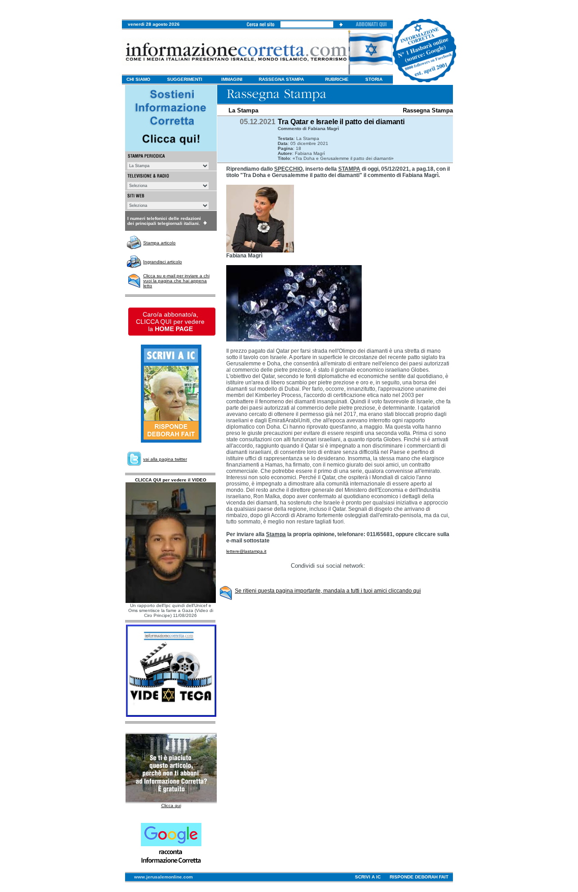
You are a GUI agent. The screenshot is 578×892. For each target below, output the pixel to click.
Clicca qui (171, 805)
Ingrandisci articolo (162, 261)
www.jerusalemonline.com (163, 876)
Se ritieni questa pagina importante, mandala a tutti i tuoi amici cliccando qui (328, 591)
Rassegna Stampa (428, 110)
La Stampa (243, 110)
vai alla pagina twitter (165, 459)
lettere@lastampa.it (246, 551)
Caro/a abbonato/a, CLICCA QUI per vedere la (170, 321)
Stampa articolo (159, 242)
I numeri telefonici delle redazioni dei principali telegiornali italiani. (164, 221)
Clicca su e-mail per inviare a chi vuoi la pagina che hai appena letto (176, 280)
